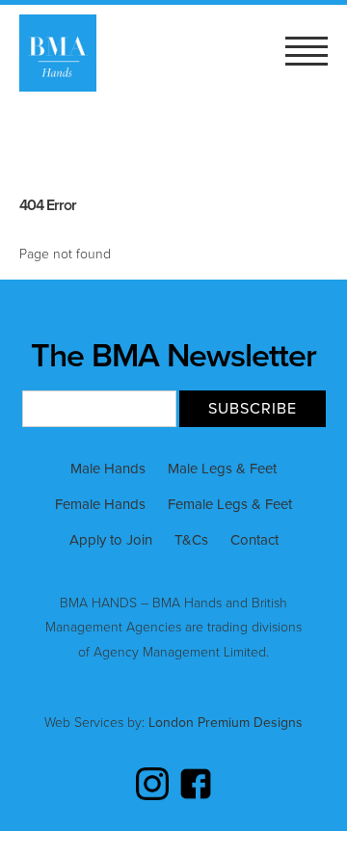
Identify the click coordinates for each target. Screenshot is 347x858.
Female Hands (100, 504)
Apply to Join (110, 540)
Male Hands (108, 468)
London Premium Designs (224, 722)
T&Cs (191, 540)
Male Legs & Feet (222, 468)
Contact (254, 540)
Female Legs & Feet (230, 504)
